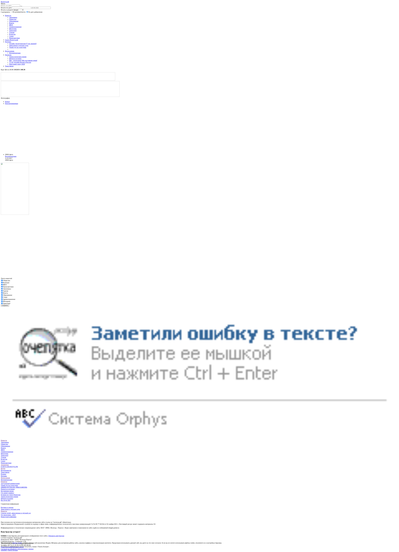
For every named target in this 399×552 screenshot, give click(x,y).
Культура (12, 34)
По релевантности (19, 12)
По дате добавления (35, 12)
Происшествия (14, 38)
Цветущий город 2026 (17, 64)
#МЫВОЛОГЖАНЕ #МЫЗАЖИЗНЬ (14, 487)
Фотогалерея (9, 51)
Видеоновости (6, 470)
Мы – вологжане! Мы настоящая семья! (23, 60)
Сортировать (5, 12)
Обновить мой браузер (56, 536)
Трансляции (9, 66)
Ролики (3, 474)
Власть (11, 23)
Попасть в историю (8, 489)
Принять (4, 550)
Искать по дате (6, 8)
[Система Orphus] (199, 438)
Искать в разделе (7, 10)
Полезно (8, 42)
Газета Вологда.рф (11, 40)
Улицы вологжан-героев (17, 57)
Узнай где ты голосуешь (17, 47)
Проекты (8, 55)
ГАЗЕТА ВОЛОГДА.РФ (9, 467)
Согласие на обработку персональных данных (17, 549)
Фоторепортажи (15, 53)
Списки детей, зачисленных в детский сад (16, 513)
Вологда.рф (5, 2)
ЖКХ (11, 25)
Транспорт (13, 30)
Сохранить (5, 305)
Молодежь (13, 29)
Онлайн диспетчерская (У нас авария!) (23, 44)
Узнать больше (12, 550)
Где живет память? (7, 493)
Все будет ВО (5, 500)
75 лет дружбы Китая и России (20, 62)
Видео (3, 468)
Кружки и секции (7, 507)
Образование (13, 21)
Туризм (11, 32)
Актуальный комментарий (10, 483)
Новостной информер (8, 517)
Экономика (13, 17)
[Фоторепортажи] (28, 129)
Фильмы (4, 476)
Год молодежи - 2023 (8, 515)
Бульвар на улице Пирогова (10, 495)
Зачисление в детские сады (18, 45)
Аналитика (5, 465)
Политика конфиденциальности (12, 547)
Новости (8, 15)
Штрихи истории (15, 58)
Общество (12, 19)
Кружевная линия (7, 491)
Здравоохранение (15, 27)
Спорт (11, 36)
